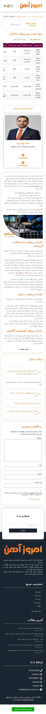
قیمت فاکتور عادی (35, 39)
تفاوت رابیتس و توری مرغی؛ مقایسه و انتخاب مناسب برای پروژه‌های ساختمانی (25, 650)
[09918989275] (23, 162)
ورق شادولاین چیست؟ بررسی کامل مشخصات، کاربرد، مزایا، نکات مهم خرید (25, 644)
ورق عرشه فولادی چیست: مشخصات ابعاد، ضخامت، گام (30, 628)
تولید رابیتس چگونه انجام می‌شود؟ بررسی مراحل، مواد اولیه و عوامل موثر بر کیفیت (24, 633)
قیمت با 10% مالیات (19, 39)
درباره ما (38, 599)
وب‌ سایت (38, 482)
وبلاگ (39, 606)
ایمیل (39, 474)
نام (40, 465)
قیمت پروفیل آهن (22, 273)
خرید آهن (38, 595)
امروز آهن (38, 592)
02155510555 (23, 158)
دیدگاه (39, 438)
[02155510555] (23, 155)
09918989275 (23, 165)
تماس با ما (37, 602)
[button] (5, 6)
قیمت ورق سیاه (36, 611)
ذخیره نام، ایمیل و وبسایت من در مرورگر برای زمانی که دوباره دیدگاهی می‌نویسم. (23, 493)
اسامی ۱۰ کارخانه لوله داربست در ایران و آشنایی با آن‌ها (30, 639)
